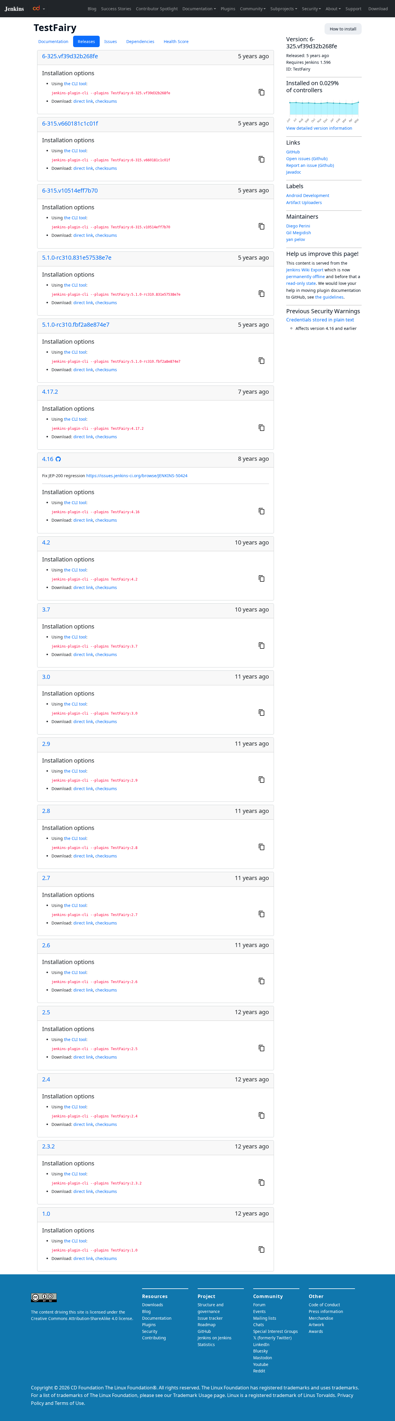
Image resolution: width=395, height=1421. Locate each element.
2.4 (46, 1079)
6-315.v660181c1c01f (70, 123)
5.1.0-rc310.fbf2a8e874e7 (75, 324)
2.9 (46, 743)
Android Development (307, 195)
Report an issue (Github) (310, 165)
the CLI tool (75, 83)
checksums (106, 101)
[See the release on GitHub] (58, 459)
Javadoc (293, 172)
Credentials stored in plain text (320, 319)
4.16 (47, 459)
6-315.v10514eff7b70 (70, 190)
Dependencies (140, 41)
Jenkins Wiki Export (304, 270)
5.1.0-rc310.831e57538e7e (76, 257)
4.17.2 (50, 391)
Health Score (176, 41)
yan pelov (295, 239)
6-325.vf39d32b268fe (70, 56)
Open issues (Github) (306, 158)
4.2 (46, 542)
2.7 (46, 877)
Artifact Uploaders (304, 202)
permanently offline (305, 276)
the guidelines (329, 297)
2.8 (46, 810)
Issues (110, 41)
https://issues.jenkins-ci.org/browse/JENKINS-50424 (136, 475)
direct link (83, 101)
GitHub (293, 152)
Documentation (53, 41)
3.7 (46, 609)
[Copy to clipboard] (261, 92)
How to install (343, 29)
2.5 (46, 1012)
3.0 (46, 676)
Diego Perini (298, 226)
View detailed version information (319, 128)
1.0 (46, 1213)
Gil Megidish (298, 232)
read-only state (301, 283)
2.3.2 (48, 1146)
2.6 (46, 945)
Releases (86, 41)
